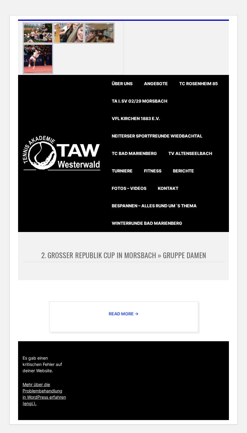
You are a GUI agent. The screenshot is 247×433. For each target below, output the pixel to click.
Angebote (156, 83)
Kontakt (168, 188)
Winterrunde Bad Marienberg (147, 223)
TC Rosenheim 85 (198, 83)
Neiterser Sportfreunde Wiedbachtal (157, 135)
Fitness (152, 170)
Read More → (124, 313)
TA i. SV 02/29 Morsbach (139, 101)
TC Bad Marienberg (134, 153)
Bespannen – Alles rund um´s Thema (154, 205)
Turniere (122, 170)
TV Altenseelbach (190, 153)
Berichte (183, 170)
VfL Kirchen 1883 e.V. (136, 118)
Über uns (122, 83)
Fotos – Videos (129, 188)
